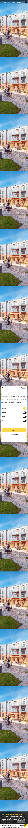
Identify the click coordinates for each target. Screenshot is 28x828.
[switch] (25, 413)
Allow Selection (14, 434)
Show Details (21, 426)
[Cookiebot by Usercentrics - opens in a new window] (21, 388)
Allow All (14, 430)
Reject (14, 438)
